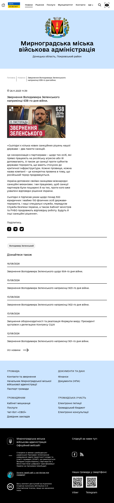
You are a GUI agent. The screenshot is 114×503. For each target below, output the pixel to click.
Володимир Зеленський (21, 246)
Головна (11, 78)
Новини (21, 78)
